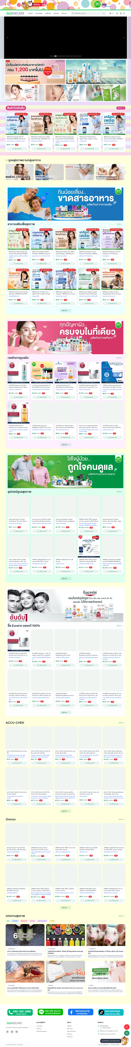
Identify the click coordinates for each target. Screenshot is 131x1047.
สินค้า (8, 921)
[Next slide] (124, 38)
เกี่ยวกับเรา (70, 1037)
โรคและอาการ (24, 921)
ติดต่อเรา (69, 1034)
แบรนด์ (30, 13)
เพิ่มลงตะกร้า (17, 149)
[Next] (124, 132)
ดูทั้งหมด (119, 108)
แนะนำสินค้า (15, 921)
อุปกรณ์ (56, 13)
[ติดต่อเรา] (126, 1027)
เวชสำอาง (48, 13)
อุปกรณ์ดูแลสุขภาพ (42, 921)
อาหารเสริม (38, 13)
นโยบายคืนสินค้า (71, 1031)
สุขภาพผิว (32, 921)
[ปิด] (128, 5)
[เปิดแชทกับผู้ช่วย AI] (125, 1040)
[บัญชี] (124, 13)
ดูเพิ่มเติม (64, 311)
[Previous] (6, 132)
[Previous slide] (7, 38)
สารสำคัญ (52, 921)
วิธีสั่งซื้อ (69, 1026)
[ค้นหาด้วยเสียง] (126, 1033)
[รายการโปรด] (117, 13)
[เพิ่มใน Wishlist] (26, 118)
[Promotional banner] (35, 72)
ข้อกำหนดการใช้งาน (114, 1044)
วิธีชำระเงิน (70, 1029)
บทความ (64, 13)
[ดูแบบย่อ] (25, 121)
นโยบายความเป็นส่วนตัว (103, 1044)
